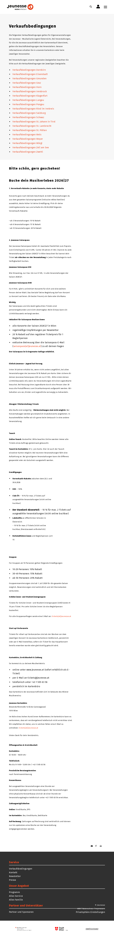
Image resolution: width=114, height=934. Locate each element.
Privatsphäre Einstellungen (90, 912)
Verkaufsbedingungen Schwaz (28, 117)
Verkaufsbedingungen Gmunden (30, 78)
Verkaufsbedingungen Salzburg (29, 113)
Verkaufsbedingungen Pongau (28, 104)
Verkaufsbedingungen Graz (27, 82)
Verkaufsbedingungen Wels (27, 134)
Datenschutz (88, 909)
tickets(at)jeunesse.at (61, 616)
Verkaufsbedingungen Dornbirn (29, 70)
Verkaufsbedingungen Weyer (28, 139)
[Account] (98, 6)
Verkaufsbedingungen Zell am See (31, 147)
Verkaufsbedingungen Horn (27, 87)
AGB (79, 909)
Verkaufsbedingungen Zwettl (28, 151)
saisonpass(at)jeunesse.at (27, 346)
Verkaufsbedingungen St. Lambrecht (32, 126)
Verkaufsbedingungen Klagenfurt (30, 95)
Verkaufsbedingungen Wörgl (27, 143)
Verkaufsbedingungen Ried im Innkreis (33, 108)
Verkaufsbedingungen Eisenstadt (30, 74)
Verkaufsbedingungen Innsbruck (30, 91)
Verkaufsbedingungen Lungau (28, 100)
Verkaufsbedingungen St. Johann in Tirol (34, 121)
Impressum (100, 909)
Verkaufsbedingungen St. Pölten (30, 130)
